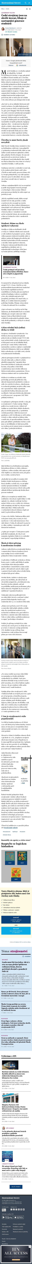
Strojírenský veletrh (10, 828)
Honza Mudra (25, 54)
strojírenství (18, 951)
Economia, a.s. (12, 1200)
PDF (23, 783)
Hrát (10, 863)
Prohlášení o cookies (18, 1226)
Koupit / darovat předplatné (9, 1238)
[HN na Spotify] (21, 1209)
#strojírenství (6, 831)
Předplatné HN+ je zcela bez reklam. (22, 942)
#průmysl (15, 831)
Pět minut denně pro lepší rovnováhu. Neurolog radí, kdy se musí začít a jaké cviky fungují (14, 1168)
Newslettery (5, 1243)
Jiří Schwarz (10, 1128)
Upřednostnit (22, 65)
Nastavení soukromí (18, 1229)
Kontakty (4, 1224)
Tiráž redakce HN (6, 1226)
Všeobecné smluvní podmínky (20, 1231)
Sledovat (11, 65)
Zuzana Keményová (10, 28)
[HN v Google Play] (7, 1217)
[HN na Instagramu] (16, 1209)
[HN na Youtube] (24, 1209)
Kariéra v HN (5, 1231)
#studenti (22, 831)
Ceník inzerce (5, 1234)
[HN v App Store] (19, 1217)
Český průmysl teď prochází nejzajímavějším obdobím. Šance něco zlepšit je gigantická (15, 272)
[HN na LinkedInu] (19, 1209)
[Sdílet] (27, 9)
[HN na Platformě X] (11, 1209)
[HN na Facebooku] (14, 1209)
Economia (4, 1229)
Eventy (3, 1241)
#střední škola (7, 834)
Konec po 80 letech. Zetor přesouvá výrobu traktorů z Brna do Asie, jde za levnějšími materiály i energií (15, 993)
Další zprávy (16, 1186)
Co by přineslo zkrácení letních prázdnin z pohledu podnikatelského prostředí (14, 1133)
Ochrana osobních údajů (19, 1224)
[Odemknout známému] (30, 9)
